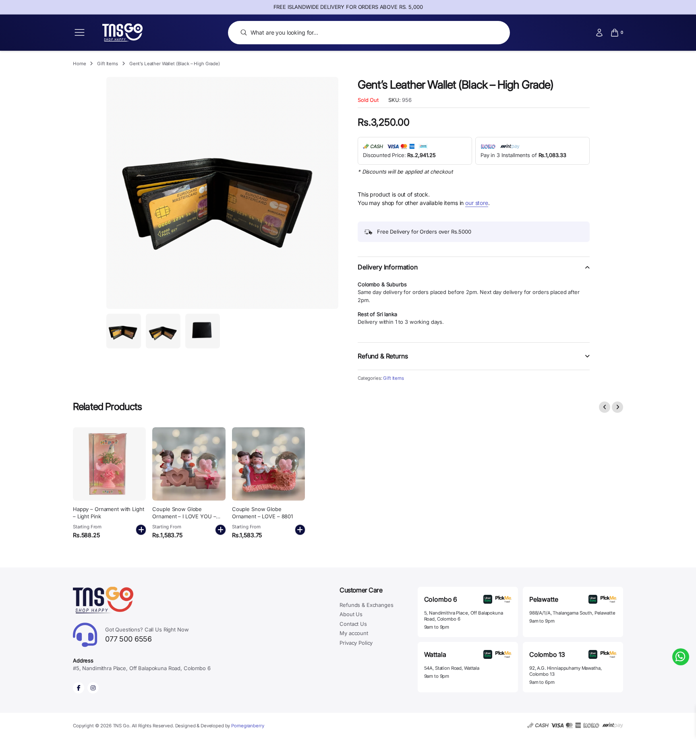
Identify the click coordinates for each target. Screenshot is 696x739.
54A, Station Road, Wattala (451, 668)
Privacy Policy (356, 643)
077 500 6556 (147, 635)
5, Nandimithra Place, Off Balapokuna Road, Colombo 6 (463, 616)
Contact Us (353, 624)
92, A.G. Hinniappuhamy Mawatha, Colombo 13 (565, 671)
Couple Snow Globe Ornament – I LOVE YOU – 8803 (184, 516)
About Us (351, 614)
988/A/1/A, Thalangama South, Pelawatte (572, 613)
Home (79, 63)
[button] (474, 272)
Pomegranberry (247, 726)
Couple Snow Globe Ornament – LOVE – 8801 (262, 513)
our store (476, 202)
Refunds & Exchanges (366, 605)
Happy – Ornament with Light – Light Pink (108, 513)
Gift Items (107, 63)
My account (354, 633)
